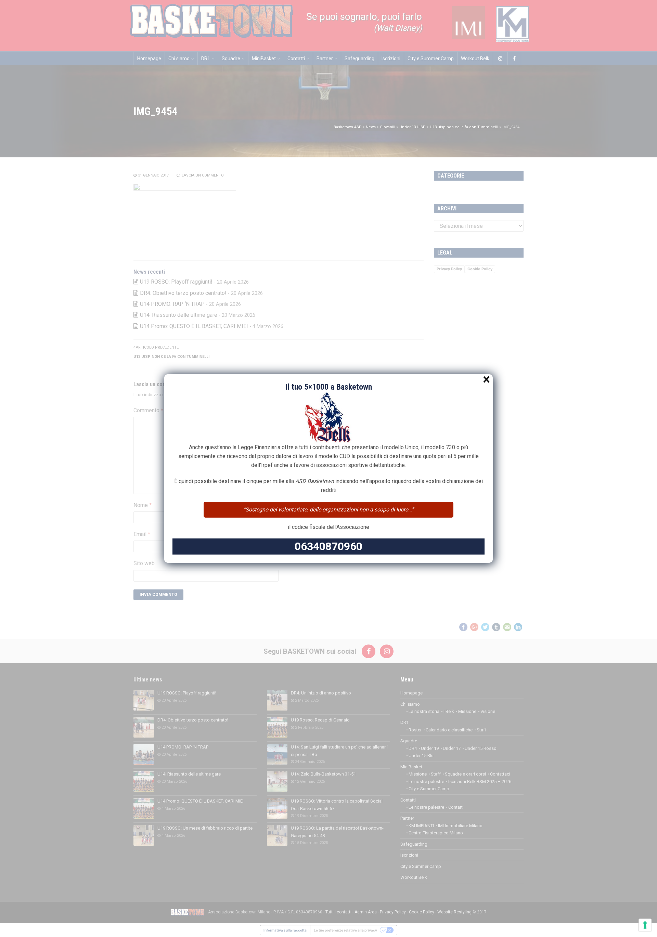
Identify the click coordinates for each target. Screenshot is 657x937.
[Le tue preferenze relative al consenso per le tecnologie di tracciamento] (645, 925)
